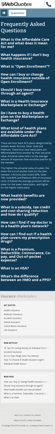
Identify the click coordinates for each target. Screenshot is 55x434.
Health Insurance (12, 310)
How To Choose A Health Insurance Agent (24, 359)
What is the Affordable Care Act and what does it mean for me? (25, 43)
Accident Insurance (13, 318)
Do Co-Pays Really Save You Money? (21, 355)
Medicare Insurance (13, 314)
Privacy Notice (20, 420)
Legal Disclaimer (34, 420)
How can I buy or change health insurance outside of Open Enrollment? (25, 78)
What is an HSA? (15, 268)
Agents (38, 415)
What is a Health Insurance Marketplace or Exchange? (24, 103)
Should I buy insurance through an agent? (21, 92)
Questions (17, 13)
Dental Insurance (12, 322)
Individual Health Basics (15, 363)
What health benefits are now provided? (23, 197)
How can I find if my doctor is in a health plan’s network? (26, 224)
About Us (18, 415)
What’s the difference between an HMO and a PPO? (26, 278)
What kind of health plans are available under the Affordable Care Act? (23, 132)
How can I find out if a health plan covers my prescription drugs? (26, 238)
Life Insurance (10, 330)
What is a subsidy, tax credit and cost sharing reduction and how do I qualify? (25, 211)
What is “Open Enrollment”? (25, 66)
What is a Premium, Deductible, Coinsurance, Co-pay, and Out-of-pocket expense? (26, 254)
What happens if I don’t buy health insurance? (25, 57)
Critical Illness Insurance (15, 326)
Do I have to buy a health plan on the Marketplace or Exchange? (25, 116)
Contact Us (28, 415)
